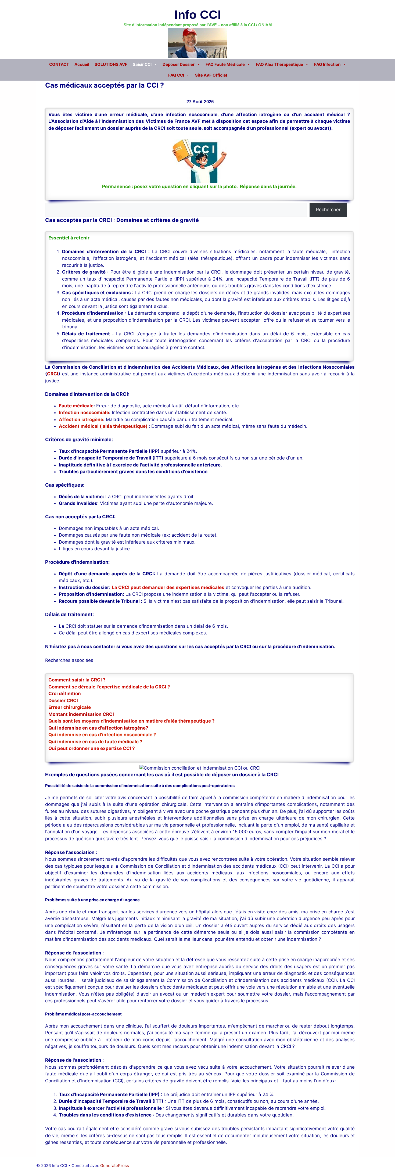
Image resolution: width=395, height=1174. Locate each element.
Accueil (81, 64)
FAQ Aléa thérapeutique (279, 64)
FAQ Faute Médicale (225, 64)
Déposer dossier (179, 64)
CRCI (52, 373)
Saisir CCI (142, 64)
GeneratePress (114, 1165)
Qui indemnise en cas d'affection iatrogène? (98, 728)
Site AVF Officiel (211, 75)
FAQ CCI (176, 75)
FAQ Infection (327, 64)
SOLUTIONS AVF (111, 64)
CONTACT (59, 64)
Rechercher (328, 209)
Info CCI (197, 14)
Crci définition (64, 693)
